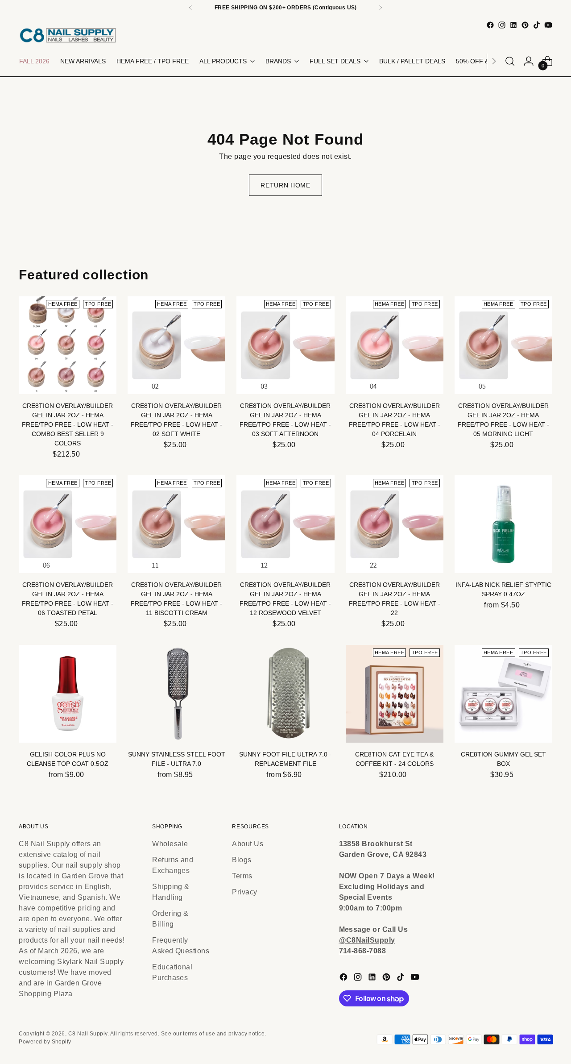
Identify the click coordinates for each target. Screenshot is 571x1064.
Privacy (244, 892)
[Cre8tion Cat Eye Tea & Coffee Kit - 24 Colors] (394, 694)
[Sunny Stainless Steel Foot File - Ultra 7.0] (176, 694)
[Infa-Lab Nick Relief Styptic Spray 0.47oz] (503, 524)
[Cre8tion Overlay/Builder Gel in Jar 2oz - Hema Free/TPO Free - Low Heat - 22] (394, 524)
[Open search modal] (510, 61)
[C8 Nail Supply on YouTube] (548, 25)
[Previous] (190, 7)
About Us (247, 844)
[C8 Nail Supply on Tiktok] (537, 25)
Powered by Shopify (45, 1042)
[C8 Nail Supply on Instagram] (502, 25)
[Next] (380, 7)
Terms (242, 876)
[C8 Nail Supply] (68, 35)
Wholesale (170, 844)
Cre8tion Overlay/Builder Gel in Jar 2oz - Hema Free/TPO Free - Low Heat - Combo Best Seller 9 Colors (67, 424)
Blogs (241, 860)
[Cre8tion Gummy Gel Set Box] (503, 694)
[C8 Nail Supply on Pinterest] (525, 25)
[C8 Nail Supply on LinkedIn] (513, 25)
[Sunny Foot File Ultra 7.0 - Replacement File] (285, 694)
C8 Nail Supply (88, 1034)
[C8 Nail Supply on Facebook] (490, 25)
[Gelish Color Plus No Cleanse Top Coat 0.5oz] (67, 694)
